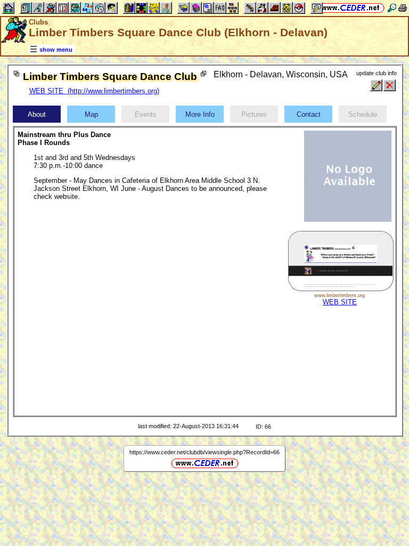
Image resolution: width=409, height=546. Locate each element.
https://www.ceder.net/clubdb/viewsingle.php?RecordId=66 (204, 452)
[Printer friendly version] (402, 8)
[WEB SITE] (341, 289)
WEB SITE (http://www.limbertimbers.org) (94, 91)
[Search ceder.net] (392, 8)
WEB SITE (340, 302)
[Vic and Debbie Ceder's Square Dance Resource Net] (351, 8)
